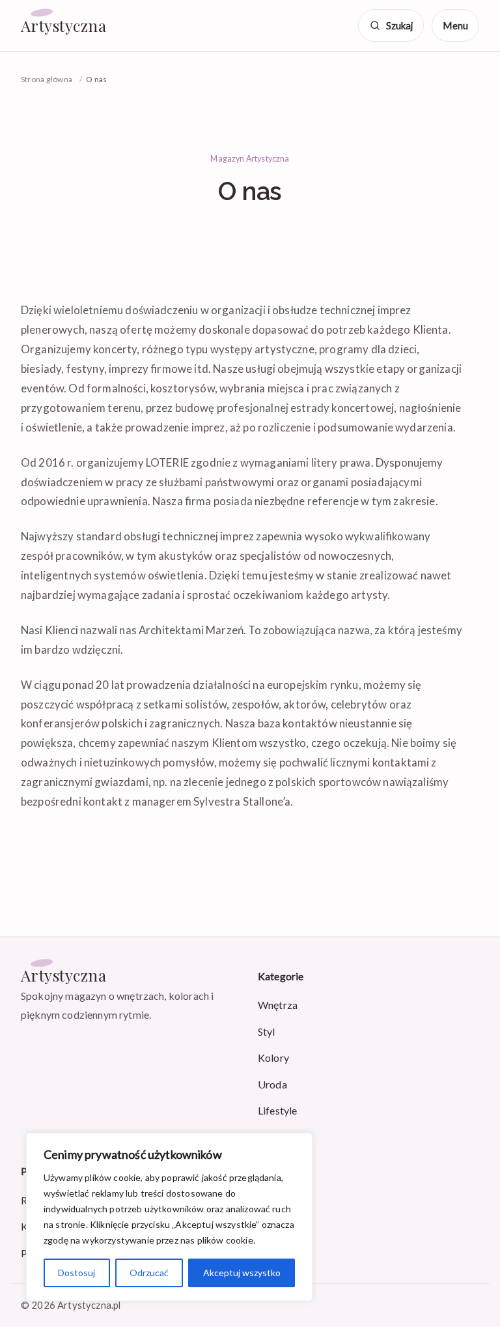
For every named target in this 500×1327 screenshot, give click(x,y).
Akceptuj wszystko (242, 1272)
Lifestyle (277, 1110)
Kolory (273, 1057)
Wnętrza (278, 1005)
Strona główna (46, 79)
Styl (266, 1031)
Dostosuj (76, 1272)
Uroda (272, 1084)
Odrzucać (149, 1272)
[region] (169, 1217)
